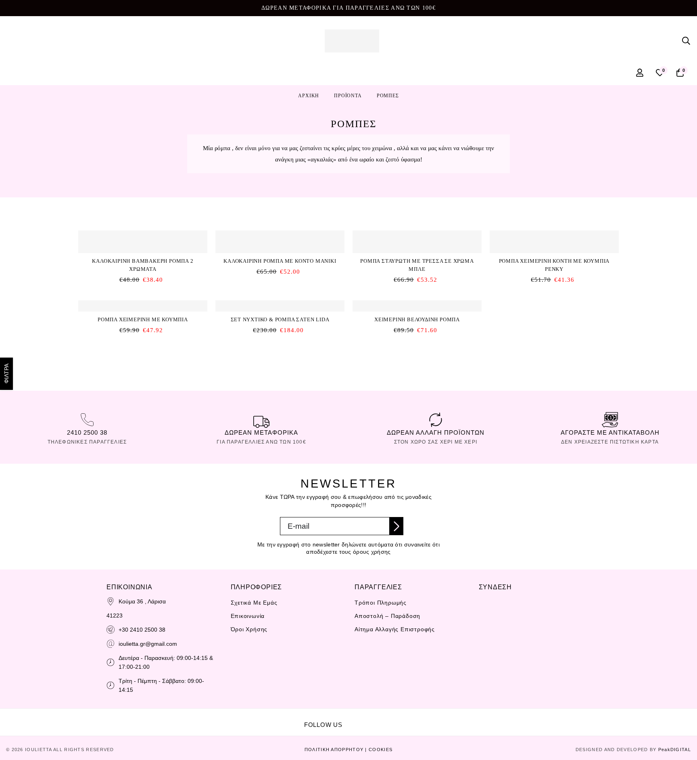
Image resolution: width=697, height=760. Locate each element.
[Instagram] (378, 719)
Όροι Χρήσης (249, 629)
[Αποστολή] (396, 526)
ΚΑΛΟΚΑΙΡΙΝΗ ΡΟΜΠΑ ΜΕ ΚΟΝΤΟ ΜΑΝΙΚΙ (279, 261)
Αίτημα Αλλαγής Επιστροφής (395, 629)
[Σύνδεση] (640, 72)
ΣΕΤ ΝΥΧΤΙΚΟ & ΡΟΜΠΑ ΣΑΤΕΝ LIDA (280, 319)
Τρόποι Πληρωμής (381, 602)
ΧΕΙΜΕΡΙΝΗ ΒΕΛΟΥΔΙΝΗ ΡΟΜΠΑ (417, 319)
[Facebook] (361, 719)
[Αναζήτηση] (686, 40)
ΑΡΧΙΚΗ (308, 95)
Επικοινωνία (248, 616)
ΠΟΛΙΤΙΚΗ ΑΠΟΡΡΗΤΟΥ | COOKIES (348, 749)
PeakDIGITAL (674, 749)
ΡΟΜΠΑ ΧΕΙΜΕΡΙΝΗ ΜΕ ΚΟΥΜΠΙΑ (143, 319)
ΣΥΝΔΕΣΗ (495, 587)
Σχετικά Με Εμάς (254, 602)
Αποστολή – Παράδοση (387, 616)
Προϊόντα (347, 95)
